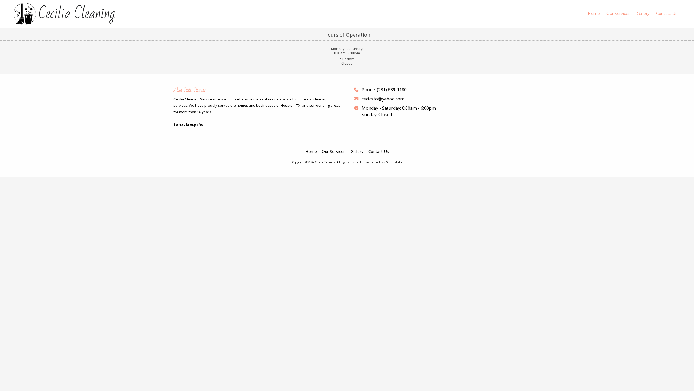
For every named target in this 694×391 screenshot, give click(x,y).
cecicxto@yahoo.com (383, 99)
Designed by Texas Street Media (382, 162)
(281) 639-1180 (392, 90)
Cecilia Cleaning (76, 14)
